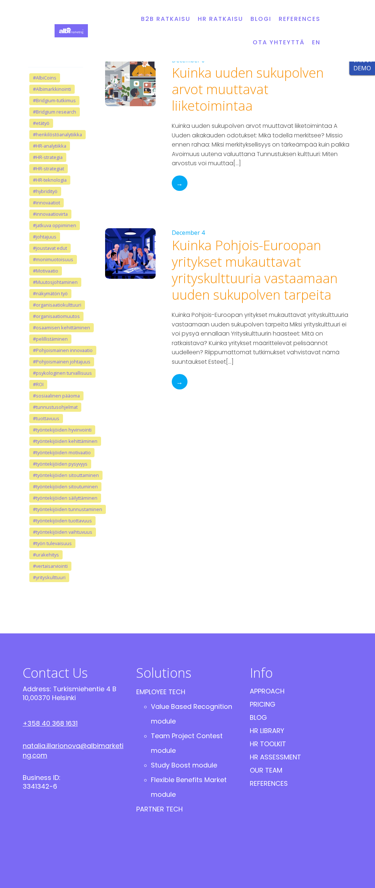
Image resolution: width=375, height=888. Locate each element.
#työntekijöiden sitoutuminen (65, 486)
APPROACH (267, 691)
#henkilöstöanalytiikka (57, 134)
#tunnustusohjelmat (55, 407)
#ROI (38, 384)
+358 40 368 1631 (50, 723)
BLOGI (260, 19)
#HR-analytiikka (49, 146)
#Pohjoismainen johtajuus (61, 361)
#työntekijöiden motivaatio (62, 452)
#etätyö (41, 123)
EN (316, 42)
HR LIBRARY (267, 730)
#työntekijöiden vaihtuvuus (62, 532)
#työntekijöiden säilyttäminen (65, 498)
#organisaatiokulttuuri (57, 304)
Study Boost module (184, 765)
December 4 (188, 233)
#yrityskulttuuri (49, 577)
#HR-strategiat (48, 168)
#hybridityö (45, 191)
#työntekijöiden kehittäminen (65, 441)
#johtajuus (44, 236)
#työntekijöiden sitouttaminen (66, 475)
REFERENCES (299, 19)
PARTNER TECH (159, 809)
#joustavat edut (50, 248)
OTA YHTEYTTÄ (279, 42)
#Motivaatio (45, 270)
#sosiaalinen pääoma (56, 395)
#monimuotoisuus (53, 259)
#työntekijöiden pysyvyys (60, 463)
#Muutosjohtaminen (55, 282)
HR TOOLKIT (268, 743)
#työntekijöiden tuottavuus (62, 520)
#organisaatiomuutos (56, 316)
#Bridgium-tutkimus (54, 100)
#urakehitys (46, 554)
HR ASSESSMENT (275, 757)
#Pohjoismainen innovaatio (63, 350)
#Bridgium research (54, 111)
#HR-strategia (48, 157)
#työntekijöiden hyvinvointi (62, 429)
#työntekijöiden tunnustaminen (67, 509)
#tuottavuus (46, 418)
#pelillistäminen (50, 339)
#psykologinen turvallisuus (62, 373)
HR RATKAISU (220, 19)
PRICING (262, 704)
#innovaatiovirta (50, 214)
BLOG (258, 717)
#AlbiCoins (44, 77)
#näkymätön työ (50, 293)
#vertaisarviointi (50, 566)
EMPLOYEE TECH (160, 691)
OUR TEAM (266, 770)
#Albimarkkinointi (52, 89)
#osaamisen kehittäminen (61, 327)
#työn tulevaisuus (52, 543)
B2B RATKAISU (165, 19)
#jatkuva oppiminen (54, 225)
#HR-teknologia (50, 180)
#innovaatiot (46, 202)
